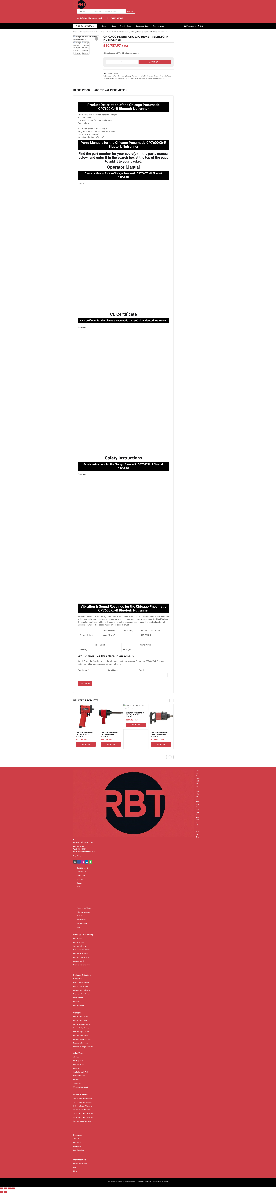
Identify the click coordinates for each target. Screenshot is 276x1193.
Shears (79, 887)
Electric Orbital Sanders (81, 983)
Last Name (113, 670)
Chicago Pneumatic (80, 1163)
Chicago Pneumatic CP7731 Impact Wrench (85, 734)
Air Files (76, 1057)
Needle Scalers (81, 919)
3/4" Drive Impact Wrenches (82, 1106)
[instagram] (83, 862)
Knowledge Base (78, 1150)
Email (142, 670)
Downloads (77, 1146)
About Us (76, 1139)
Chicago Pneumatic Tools (88, 32)
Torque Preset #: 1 (121, 78)
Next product (172, 757)
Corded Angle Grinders (80, 1017)
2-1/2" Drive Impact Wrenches (83, 1117)
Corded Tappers (78, 942)
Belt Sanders (77, 979)
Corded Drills (77, 938)
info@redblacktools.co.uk (86, 852)
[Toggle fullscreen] (9, 1188)
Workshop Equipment (80, 1087)
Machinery (76, 1068)
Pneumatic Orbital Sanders (82, 990)
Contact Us (77, 1142)
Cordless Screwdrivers (80, 953)
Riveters (76, 1079)
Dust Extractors (78, 1064)
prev (168, 700)
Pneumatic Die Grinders (81, 1043)
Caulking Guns (78, 1061)
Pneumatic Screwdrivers (81, 965)
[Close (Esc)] (1, 1188)
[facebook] (79, 862)
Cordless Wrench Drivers (81, 950)
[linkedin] (86, 862)
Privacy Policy (157, 1182)
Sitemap (166, 1182)
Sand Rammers (82, 923)
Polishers (76, 1001)
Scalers (79, 927)
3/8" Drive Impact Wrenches (82, 1098)
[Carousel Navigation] (169, 700)
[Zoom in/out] (13, 1188)
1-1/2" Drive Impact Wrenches (83, 1113)
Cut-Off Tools (81, 875)
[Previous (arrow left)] (1, 1192)
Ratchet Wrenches (79, 1076)
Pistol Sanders (78, 998)
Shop (75, 32)
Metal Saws (80, 879)
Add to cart (154, 62)
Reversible (110, 78)
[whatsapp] (90, 862)
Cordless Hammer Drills (81, 957)
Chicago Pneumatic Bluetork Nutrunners (114, 32)
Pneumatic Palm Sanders (81, 994)
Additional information (110, 90)
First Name (83, 670)
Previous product (168, 757)
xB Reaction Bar (159, 78)
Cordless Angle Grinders (81, 1032)
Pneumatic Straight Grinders (83, 1047)
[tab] (81, 90)
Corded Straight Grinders (81, 1028)
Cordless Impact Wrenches (82, 1121)
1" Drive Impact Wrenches (81, 1110)
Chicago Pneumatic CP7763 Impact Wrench (135, 715)
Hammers (80, 916)
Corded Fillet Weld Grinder (82, 1024)
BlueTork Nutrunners (118, 76)
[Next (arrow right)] (5, 1192)
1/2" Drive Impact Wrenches (82, 1102)
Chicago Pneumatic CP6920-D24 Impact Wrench (160, 734)
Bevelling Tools (81, 872)
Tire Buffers (77, 1083)
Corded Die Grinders (80, 1020)
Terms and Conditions (144, 1182)
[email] (75, 862)
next (171, 700)
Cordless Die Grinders (80, 1035)
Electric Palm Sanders (80, 986)
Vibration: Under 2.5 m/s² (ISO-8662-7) (141, 78)
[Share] (5, 1188)
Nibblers (79, 883)
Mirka (75, 1171)
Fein (74, 1167)
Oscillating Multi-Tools (80, 1072)
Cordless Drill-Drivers (80, 946)
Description (81, 90)
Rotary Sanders (78, 1005)
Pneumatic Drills (78, 961)
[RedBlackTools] (84, 4)
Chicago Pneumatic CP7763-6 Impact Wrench (110, 734)
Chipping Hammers (83, 912)
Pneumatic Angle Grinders (82, 1039)
